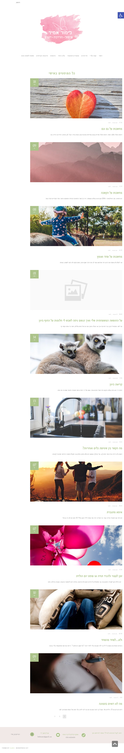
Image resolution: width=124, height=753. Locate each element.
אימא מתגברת (114, 512)
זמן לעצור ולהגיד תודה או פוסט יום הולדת (99, 576)
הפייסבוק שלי (15, 734)
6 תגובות (115, 314)
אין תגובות (114, 122)
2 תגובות (116, 697)
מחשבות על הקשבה (111, 193)
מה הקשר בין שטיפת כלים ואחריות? (102, 448)
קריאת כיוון (116, 384)
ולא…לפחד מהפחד (111, 640)
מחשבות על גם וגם (111, 129)
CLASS (12, 748)
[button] (121, 15)
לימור (109, 122)
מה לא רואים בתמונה (110, 704)
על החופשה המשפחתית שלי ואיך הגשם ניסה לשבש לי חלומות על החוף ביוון (80, 320)
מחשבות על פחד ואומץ (109, 257)
